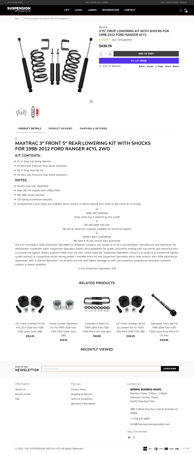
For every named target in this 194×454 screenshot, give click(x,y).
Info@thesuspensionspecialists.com (150, 424)
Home (17, 19)
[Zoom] (91, 101)
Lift (67, 10)
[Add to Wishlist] (41, 302)
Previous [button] (18, 65)
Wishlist (183, 2)
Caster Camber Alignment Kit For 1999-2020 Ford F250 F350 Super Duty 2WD (63, 329)
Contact (130, 10)
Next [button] (92, 65)
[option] (55, 65)
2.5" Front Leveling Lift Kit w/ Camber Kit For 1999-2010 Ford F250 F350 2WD (130, 328)
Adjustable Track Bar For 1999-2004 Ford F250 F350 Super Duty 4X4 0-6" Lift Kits (164, 329)
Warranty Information (83, 404)
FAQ (17, 399)
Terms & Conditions (82, 399)
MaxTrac (103, 27)
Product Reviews (60, 128)
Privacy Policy (78, 389)
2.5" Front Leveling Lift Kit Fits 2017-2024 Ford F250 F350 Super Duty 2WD (30, 328)
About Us (20, 389)
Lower (92, 10)
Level (79, 10)
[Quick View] (41, 296)
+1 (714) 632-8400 (15, 2)
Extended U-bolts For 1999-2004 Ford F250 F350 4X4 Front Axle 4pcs (97, 328)
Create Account (172, 2)
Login (162, 2)
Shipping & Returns (93, 128)
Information (110, 10)
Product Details (29, 128)
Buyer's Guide (22, 394)
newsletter (27, 369)
